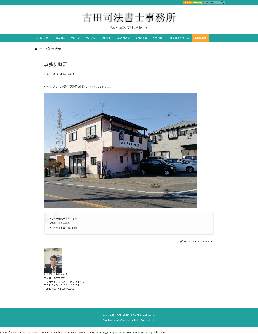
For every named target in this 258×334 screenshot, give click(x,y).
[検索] (222, 2)
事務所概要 (55, 48)
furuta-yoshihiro (204, 241)
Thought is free (147, 320)
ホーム (41, 48)
